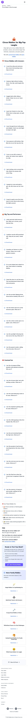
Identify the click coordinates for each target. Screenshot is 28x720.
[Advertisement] (14, 23)
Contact (2, 704)
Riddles (8, 5)
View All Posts (14, 662)
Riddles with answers (5, 677)
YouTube (19, 708)
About (2, 698)
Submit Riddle (4, 685)
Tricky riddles (3, 670)
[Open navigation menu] (25, 2)
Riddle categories (4, 679)
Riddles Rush (11, 717)
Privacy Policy (4, 696)
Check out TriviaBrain (14, 711)
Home (4, 5)
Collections (3, 687)
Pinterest (11, 708)
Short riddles (3, 672)
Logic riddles (3, 675)
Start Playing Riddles (15, 564)
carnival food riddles (13, 54)
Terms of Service (4, 693)
